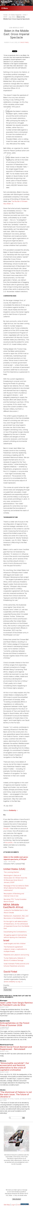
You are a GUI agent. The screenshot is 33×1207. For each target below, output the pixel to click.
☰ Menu (4, 8)
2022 (24, 15)
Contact (20, 1205)
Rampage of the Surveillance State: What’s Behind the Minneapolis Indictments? (16, 888)
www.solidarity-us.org (12, 982)
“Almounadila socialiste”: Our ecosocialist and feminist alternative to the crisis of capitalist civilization (14, 1066)
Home (5, 15)
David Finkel (24, 42)
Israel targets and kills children (15, 943)
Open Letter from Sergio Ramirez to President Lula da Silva (16, 1003)
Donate (5, 829)
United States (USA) (14, 869)
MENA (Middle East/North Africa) (13, 906)
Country (6, 985)
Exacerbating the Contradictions (15, 932)
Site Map (7, 1205)
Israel (6, 940)
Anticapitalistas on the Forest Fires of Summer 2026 (14, 1024)
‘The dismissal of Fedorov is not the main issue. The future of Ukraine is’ (16, 1094)
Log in (13, 1205)
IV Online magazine (15, 15)
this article (8, 842)
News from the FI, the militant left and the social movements (15, 996)
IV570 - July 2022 (9, 17)
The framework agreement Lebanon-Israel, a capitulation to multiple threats (15, 949)
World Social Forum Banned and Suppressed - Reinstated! (16, 1048)
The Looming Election (11, 872)
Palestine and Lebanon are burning (16, 955)
